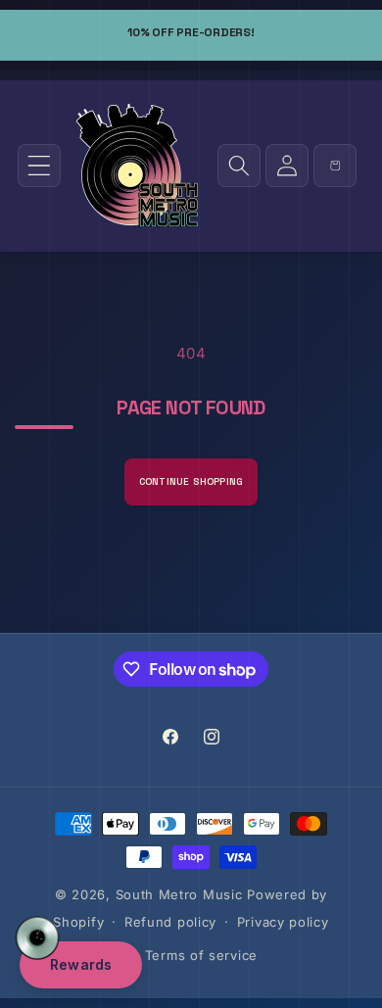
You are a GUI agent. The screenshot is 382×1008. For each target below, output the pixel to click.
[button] (39, 165)
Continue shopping (191, 481)
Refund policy (170, 922)
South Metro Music (179, 894)
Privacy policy (283, 922)
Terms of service (201, 955)
